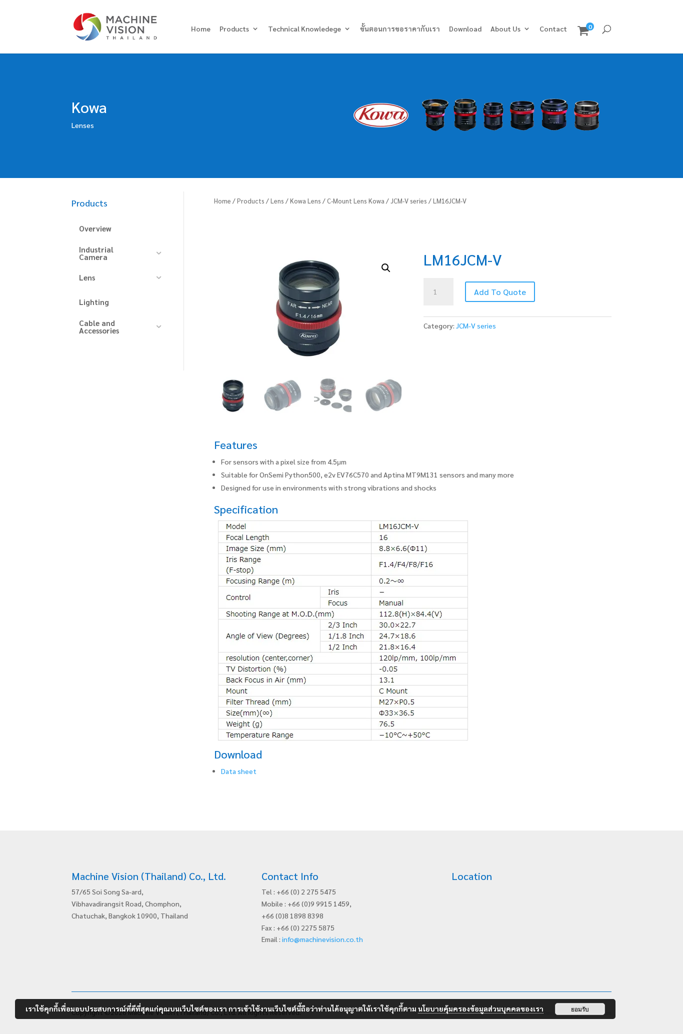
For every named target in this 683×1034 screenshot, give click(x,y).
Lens (277, 200)
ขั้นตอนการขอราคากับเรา (400, 29)
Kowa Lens (305, 200)
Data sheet (238, 771)
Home (200, 29)
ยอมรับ (580, 1009)
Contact (553, 29)
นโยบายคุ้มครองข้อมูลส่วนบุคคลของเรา (481, 1008)
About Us (505, 29)
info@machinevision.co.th (322, 939)
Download (465, 29)
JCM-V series (408, 200)
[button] (386, 268)
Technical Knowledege (304, 29)
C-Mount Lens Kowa (355, 200)
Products (234, 29)
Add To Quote (500, 291)
